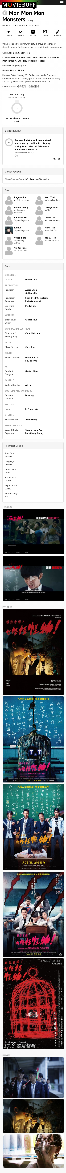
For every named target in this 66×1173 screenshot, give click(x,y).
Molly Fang (31, 305)
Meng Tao (50, 227)
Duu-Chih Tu (31, 357)
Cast (7, 190)
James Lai (50, 217)
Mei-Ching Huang (34, 433)
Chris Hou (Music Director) (31, 60)
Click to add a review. (37, 179)
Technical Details (14, 445)
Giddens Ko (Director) (19, 57)
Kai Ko (17, 227)
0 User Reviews (13, 171)
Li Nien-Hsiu (31, 409)
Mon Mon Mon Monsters (23, 16)
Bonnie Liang (21, 207)
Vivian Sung (20, 237)
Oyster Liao (31, 371)
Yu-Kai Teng (20, 247)
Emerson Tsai (21, 217)
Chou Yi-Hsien (32, 333)
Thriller (21, 70)
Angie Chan (31, 289)
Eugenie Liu (13, 52)
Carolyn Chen (51, 207)
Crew (7, 266)
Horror (13, 70)
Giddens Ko (31, 279)
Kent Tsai (25, 52)
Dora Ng (29, 395)
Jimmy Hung (31, 419)
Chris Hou (30, 347)
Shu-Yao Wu (31, 360)
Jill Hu (28, 384)
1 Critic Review (13, 130)
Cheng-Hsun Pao (33, 430)
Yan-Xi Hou (50, 237)
